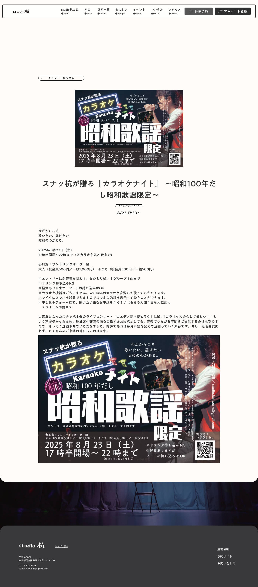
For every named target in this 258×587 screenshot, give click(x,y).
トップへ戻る (61, 546)
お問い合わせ (226, 563)
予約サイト (224, 556)
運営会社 (223, 549)
